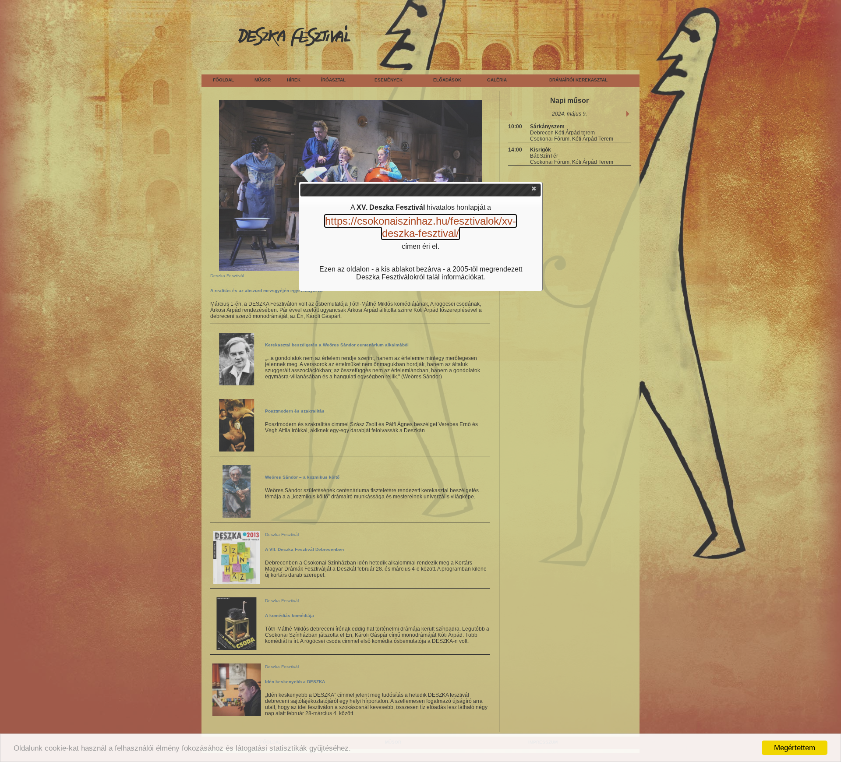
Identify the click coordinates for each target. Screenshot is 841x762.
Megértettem (794, 748)
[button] (534, 190)
